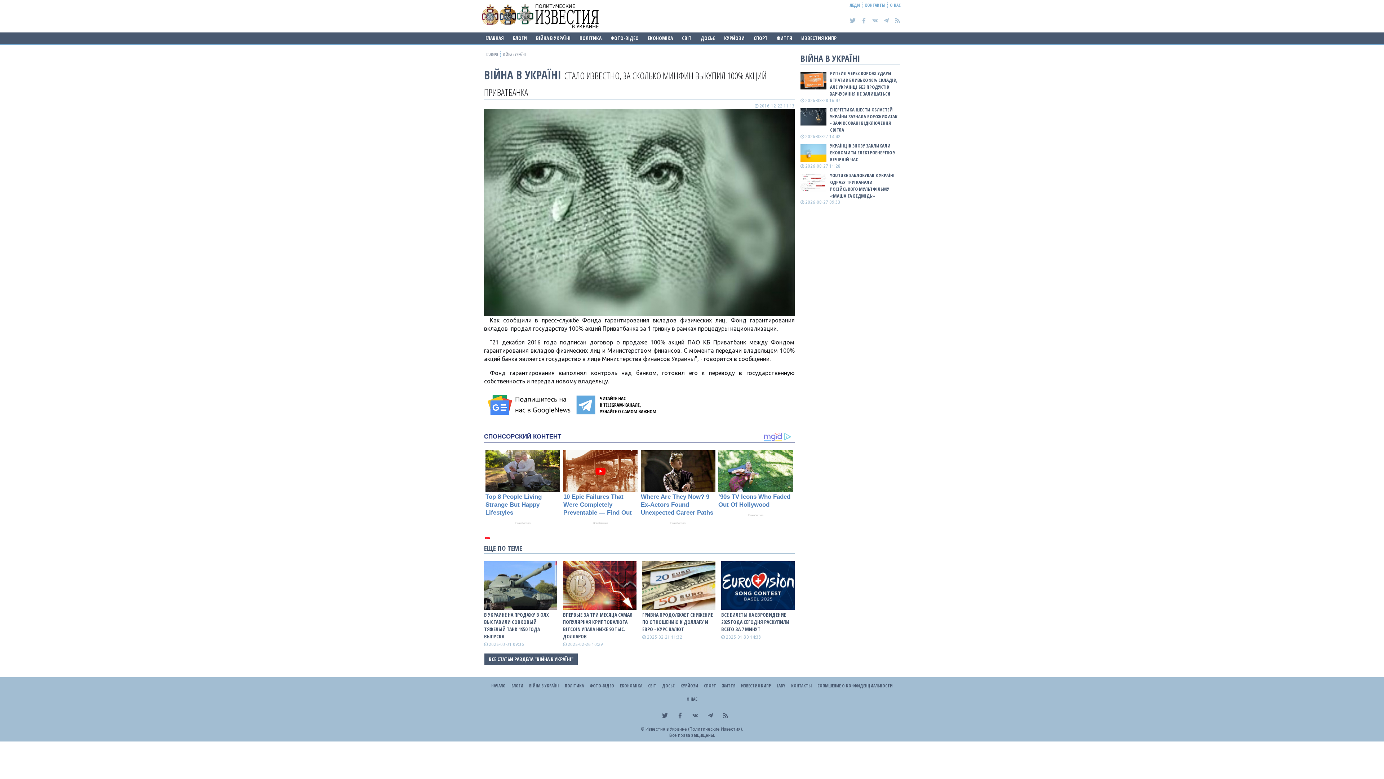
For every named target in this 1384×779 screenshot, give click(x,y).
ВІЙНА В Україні (553, 38)
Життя (784, 38)
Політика (591, 38)
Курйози (734, 38)
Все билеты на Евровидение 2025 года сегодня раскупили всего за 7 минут (755, 622)
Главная (494, 38)
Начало (498, 686)
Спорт (761, 38)
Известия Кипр (819, 38)
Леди (855, 5)
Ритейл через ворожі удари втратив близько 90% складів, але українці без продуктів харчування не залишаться (863, 83)
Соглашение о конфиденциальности (855, 686)
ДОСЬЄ (708, 38)
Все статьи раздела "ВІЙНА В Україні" (531, 659)
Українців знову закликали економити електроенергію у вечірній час (862, 152)
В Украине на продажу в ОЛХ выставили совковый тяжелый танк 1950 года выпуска (516, 625)
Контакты (875, 5)
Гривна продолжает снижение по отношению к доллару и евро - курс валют (677, 622)
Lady (781, 686)
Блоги (520, 38)
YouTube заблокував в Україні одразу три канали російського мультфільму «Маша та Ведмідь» (862, 185)
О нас (895, 5)
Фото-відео (625, 38)
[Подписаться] (530, 405)
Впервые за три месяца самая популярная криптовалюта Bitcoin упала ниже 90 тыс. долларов (598, 625)
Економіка (660, 38)
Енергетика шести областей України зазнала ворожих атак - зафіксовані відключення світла (863, 119)
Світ (687, 38)
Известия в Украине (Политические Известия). (694, 729)
